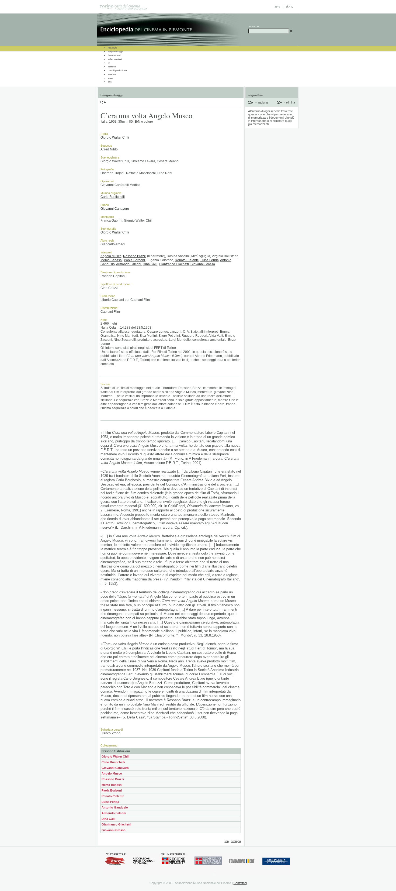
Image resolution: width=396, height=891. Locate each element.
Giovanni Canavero (114, 209)
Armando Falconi (128, 264)
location (112, 74)
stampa (236, 841)
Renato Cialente (187, 260)
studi (110, 78)
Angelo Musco (110, 256)
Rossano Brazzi (134, 256)
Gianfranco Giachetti (174, 264)
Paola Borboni (134, 260)
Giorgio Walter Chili (114, 137)
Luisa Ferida (209, 260)
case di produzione (117, 70)
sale (110, 82)
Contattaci (240, 883)
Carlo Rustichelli (112, 197)
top (227, 841)
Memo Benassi (111, 260)
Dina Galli (150, 264)
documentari (114, 55)
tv (109, 63)
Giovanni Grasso (202, 264)
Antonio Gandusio (115, 807)
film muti (112, 48)
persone (112, 67)
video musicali (115, 59)
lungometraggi (115, 51)
